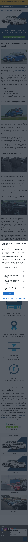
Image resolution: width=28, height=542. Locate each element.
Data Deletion (6, 298)
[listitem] (14, 268)
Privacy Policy (22, 298)
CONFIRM (8, 293)
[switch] (23, 271)
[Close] (25, 243)
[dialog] (14, 271)
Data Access (14, 298)
